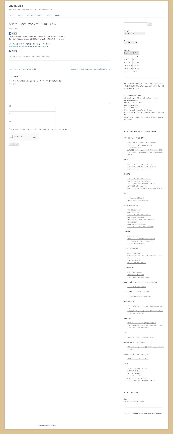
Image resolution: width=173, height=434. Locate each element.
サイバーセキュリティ (28, 56)
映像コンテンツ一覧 (133, 212)
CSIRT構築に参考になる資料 (135, 275)
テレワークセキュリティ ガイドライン (138, 169)
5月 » (135, 71)
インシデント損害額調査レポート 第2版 (139, 296)
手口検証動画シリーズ (133, 210)
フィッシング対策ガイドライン (136, 263)
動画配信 (39, 15)
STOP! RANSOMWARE (134, 147)
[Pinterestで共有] (18, 33)
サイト (11, 121)
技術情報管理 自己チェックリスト (137, 186)
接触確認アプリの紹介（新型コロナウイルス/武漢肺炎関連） (90, 69)
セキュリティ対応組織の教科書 (136, 287)
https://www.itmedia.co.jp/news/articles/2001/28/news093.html (28, 46)
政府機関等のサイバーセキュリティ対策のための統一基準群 (145, 150)
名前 (10, 106)
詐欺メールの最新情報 (133, 253)
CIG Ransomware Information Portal (137, 359)
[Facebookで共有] (10, 33)
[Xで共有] (13, 33)
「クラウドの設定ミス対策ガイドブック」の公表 (141, 167)
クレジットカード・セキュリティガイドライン (141, 183)
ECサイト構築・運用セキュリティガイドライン (141, 219)
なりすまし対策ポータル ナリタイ (137, 368)
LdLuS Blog (16, 5)
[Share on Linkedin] (21, 33)
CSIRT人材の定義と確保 (134, 272)
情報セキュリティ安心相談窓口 (136, 224)
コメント (12, 84)
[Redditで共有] (15, 33)
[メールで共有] (24, 33)
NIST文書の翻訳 (132, 222)
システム (20, 15)
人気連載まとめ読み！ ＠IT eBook (134, 401)
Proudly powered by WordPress (47, 425)
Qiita (125, 399)
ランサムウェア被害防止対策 (135, 198)
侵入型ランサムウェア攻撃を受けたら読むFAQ (141, 239)
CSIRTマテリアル (132, 236)
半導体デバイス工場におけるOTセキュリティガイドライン (144, 188)
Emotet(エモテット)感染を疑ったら (137, 200)
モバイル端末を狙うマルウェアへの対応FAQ (140, 241)
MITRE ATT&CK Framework (135, 371)
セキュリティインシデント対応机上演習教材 (140, 227)
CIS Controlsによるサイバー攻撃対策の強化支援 (141, 323)
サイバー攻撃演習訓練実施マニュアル (138, 277)
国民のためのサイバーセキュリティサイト (139, 164)
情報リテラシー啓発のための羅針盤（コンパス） (141, 337)
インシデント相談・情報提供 (135, 243)
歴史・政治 (30, 15)
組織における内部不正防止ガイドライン (139, 217)
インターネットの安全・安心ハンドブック (139, 145)
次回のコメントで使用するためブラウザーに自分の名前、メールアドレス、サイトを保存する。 (41, 129)
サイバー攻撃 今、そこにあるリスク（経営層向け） (142, 143)
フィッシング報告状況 (133, 260)
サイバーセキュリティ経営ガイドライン (139, 179)
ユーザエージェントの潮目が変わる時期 (22, 69)
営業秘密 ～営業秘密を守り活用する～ (139, 181)
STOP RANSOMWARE (134, 376)
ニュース (11, 15)
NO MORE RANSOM (133, 373)
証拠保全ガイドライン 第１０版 (136, 378)
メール (11, 114)
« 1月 (126, 71)
